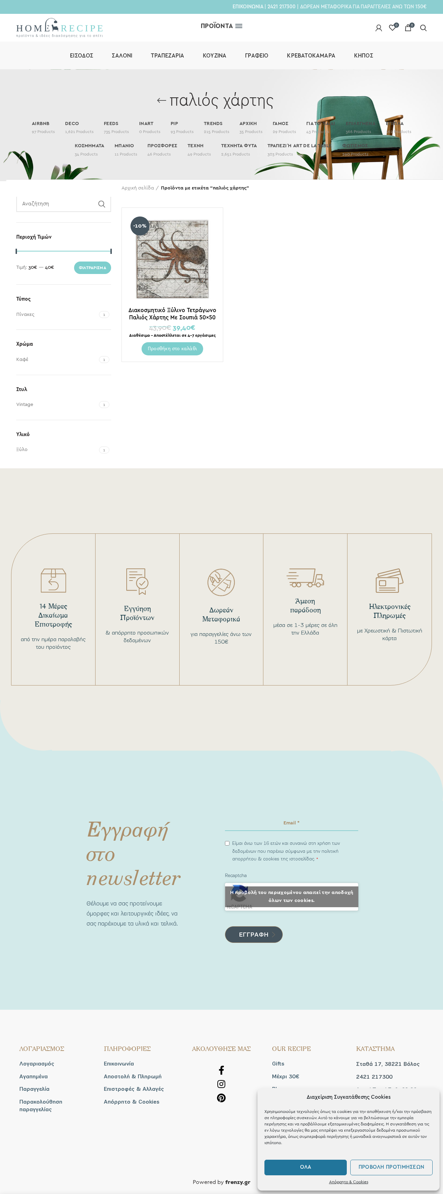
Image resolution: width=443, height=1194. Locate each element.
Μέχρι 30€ (285, 1076)
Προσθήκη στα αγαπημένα (211, 241)
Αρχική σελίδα (137, 188)
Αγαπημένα (33, 1076)
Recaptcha (236, 875)
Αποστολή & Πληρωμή (133, 1076)
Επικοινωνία (119, 1063)
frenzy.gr (238, 1182)
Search (101, 204)
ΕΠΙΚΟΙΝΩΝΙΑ (248, 6)
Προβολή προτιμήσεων (392, 1167)
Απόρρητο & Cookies (348, 1182)
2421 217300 (282, 6)
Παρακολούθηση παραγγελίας (40, 1105)
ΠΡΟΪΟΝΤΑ (217, 26)
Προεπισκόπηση (211, 225)
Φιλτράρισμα (92, 268)
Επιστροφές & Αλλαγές (134, 1089)
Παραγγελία (34, 1089)
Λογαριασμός (36, 1063)
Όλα (305, 1167)
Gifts (278, 1063)
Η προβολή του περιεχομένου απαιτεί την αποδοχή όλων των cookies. (291, 896)
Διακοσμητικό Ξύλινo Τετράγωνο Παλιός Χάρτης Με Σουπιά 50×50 (172, 314)
